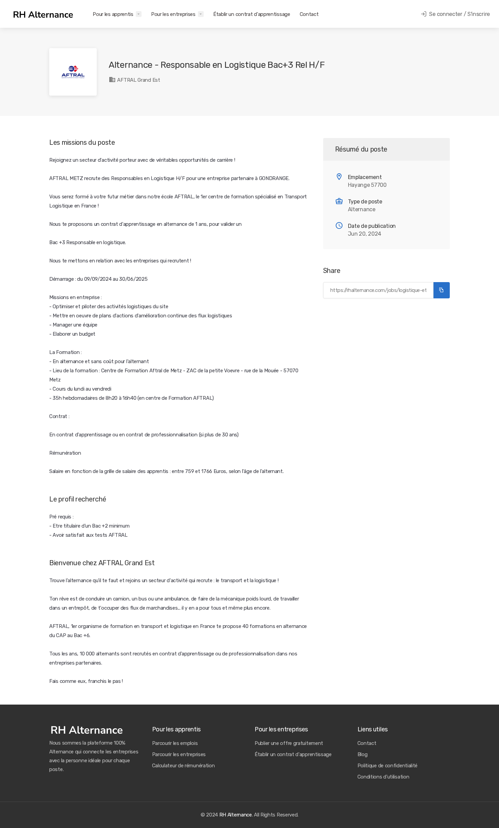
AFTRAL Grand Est (138, 80)
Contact (309, 14)
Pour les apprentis (113, 14)
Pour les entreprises (173, 14)
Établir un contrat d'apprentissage (251, 14)
